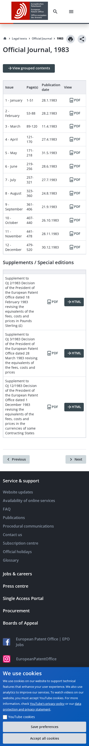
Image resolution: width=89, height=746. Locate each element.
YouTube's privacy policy (47, 704)
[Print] (70, 39)
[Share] (82, 39)
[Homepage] (5, 38)
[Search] (56, 11)
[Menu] (72, 11)
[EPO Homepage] (29, 11)
